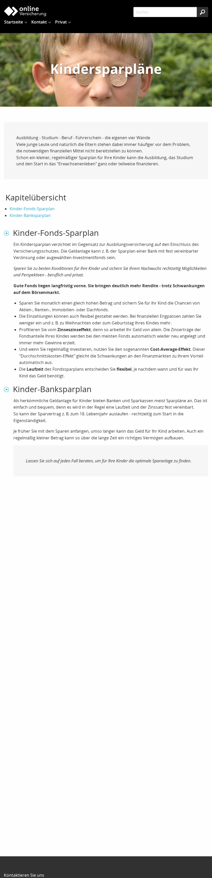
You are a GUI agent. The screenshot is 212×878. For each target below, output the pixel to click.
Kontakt (39, 22)
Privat (61, 22)
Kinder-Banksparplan (30, 215)
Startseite (13, 22)
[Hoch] (8, 233)
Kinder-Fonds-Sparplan (32, 209)
